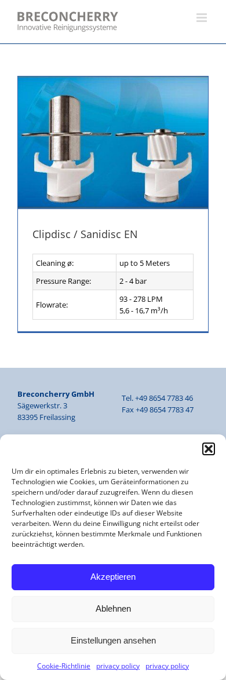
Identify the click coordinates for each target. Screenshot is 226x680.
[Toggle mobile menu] (202, 18)
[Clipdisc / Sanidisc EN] (113, 142)
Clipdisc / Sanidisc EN (85, 234)
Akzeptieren (113, 577)
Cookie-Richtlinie (63, 666)
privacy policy (118, 666)
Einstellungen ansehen (113, 640)
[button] (208, 449)
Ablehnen (113, 608)
